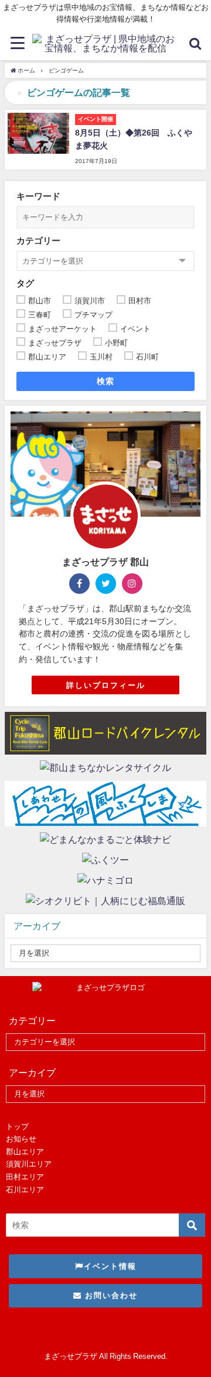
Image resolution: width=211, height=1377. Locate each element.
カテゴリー (38, 240)
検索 (106, 381)
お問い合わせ (110, 1295)
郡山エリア (25, 1151)
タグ (25, 283)
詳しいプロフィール (105, 685)
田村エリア (25, 1177)
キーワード (38, 196)
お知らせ (21, 1139)
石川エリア (25, 1189)
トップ (17, 1126)
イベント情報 (110, 1266)
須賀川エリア (29, 1164)
